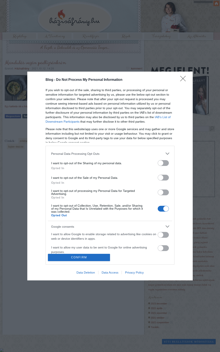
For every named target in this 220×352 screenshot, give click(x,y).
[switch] (163, 163)
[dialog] (110, 176)
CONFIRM (79, 257)
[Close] (184, 80)
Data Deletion (85, 272)
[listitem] (110, 153)
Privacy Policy (134, 272)
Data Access (110, 272)
